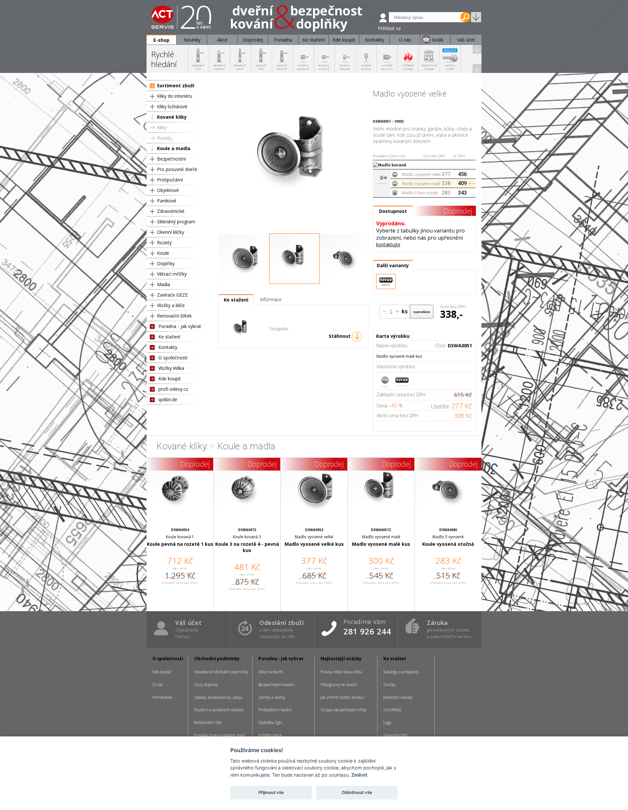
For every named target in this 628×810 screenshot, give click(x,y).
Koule (163, 253)
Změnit (359, 775)
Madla (163, 284)
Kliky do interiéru (174, 96)
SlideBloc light (270, 722)
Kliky (161, 127)
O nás (157, 684)
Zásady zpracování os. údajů (218, 697)
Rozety (164, 242)
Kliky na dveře (270, 672)
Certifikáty (392, 710)
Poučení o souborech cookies (218, 710)
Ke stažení (169, 337)
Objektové (168, 190)
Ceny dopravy (206, 684)
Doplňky (166, 263)
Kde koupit (169, 378)
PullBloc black (270, 735)
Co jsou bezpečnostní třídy (344, 710)
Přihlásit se (389, 28)
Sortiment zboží (175, 85)
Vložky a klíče (171, 305)
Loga (387, 722)
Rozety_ (165, 138)
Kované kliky (172, 117)
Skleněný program (176, 221)
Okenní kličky (170, 232)
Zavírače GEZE (172, 295)
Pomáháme (162, 697)
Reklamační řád (207, 722)
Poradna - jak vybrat (179, 326)
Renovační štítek (174, 316)
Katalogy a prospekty (401, 672)
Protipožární (170, 180)
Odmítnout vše (357, 792)
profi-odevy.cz (173, 389)
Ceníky (389, 684)
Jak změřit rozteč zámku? (342, 697)
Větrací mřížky (172, 274)
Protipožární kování (275, 710)
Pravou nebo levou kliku (341, 672)
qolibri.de (167, 399)
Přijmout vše (271, 792)
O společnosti (172, 357)
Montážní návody (398, 697)
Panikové (166, 201)
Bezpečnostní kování (276, 684)
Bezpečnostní (171, 159)
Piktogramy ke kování (339, 684)
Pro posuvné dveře (177, 169)
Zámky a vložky (271, 697)
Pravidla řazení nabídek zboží (219, 735)
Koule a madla (173, 148)
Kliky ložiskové (172, 106)
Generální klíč (395, 735)
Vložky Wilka (171, 368)
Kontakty (167, 347)
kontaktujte (388, 244)
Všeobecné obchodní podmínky (221, 672)
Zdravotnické (170, 211)
